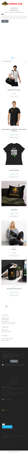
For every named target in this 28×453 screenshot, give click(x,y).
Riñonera (14, 249)
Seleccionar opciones (14, 137)
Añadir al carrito (14, 96)
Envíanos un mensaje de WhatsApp (8, 322)
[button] (14, 17)
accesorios (14, 88)
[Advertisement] (14, 37)
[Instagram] (3, 14)
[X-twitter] (4, 14)
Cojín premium (14, 209)
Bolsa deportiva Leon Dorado (14, 89)
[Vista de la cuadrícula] (12, 58)
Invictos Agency (13, 437)
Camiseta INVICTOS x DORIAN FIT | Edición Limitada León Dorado (14, 130)
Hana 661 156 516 (5, 321)
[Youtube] (2, 14)
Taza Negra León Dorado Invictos (14, 288)
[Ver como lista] (15, 58)
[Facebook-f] (1, 433)
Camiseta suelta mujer (14, 170)
